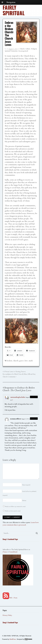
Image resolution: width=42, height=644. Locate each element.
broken (9, 361)
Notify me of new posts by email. (13, 511)
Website (24, 500)
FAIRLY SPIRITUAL (14, 10)
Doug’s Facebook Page (10, 539)
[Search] (37, 533)
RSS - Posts (13, 598)
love (26, 361)
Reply (33, 397)
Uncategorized (23, 51)
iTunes (5, 552)
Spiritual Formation (11, 51)
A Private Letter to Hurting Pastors (14, 372)
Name (26, 485)
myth (31, 361)
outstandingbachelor (17, 397)
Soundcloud (13, 552)
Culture (27, 49)
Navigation (11, 2)
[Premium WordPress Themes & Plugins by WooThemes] (28, 639)
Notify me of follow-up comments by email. (15, 506)
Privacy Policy (7, 615)
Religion (34, 49)
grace (21, 361)
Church (22, 49)
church (15, 361)
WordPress (12, 639)
